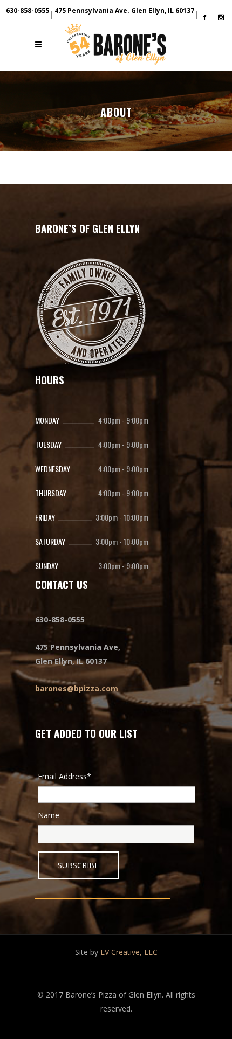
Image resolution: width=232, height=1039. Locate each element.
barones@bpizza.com (76, 688)
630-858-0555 (27, 10)
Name (48, 815)
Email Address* (64, 776)
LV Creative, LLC (129, 952)
